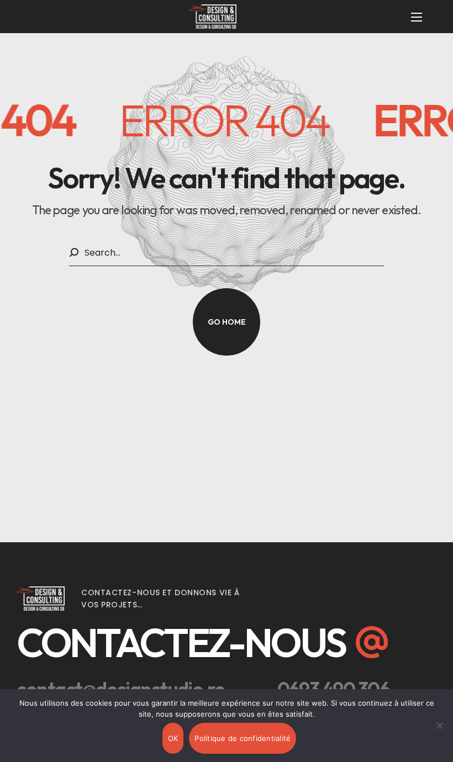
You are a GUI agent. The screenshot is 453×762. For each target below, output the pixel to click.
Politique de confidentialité (242, 738)
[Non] (439, 725)
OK (173, 738)
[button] (226, 322)
